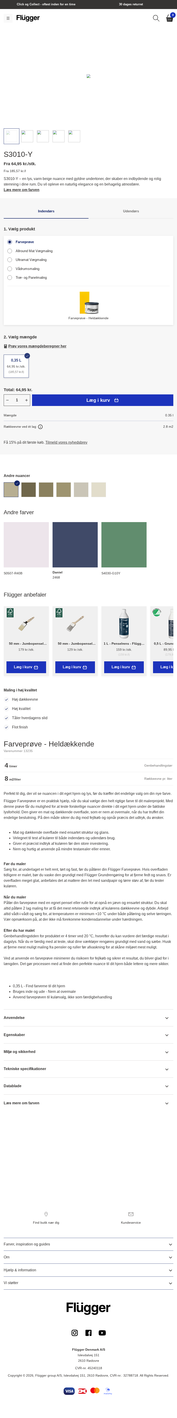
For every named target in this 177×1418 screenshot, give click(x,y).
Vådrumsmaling (27, 269)
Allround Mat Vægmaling (34, 251)
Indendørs (46, 211)
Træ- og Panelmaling (31, 277)
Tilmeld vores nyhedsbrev (66, 442)
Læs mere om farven (21, 190)
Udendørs (131, 211)
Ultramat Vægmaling (31, 260)
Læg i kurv (98, 400)
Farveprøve (25, 242)
